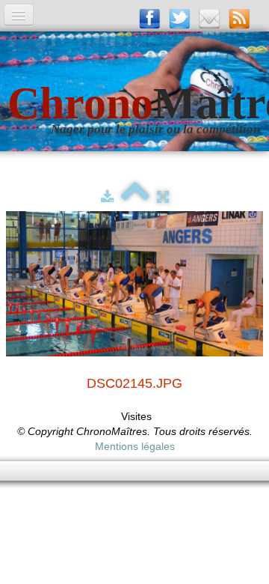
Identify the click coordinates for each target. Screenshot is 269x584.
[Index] (135, 197)
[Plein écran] (163, 197)
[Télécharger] (107, 197)
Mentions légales (135, 446)
